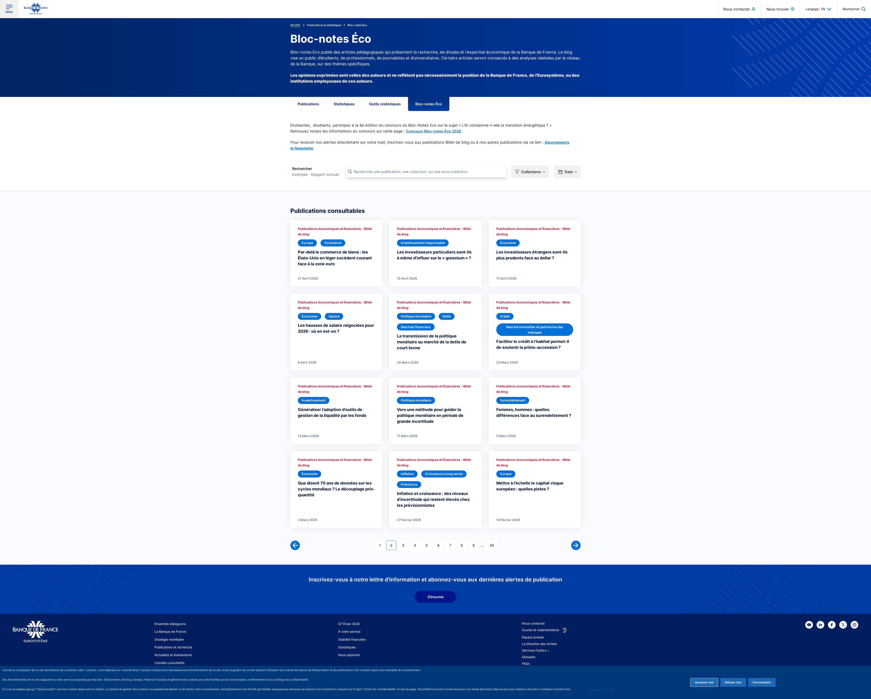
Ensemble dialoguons (170, 624)
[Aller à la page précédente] (295, 545)
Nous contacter (533, 623)
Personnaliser (762, 682)
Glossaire (528, 657)
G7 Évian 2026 (349, 624)
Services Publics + (535, 650)
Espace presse (533, 637)
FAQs (526, 663)
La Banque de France (170, 631)
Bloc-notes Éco (428, 104)
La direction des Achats (539, 644)
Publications (308, 104)
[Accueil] (57, 631)
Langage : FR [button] (815, 9)
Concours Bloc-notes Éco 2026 (433, 131)
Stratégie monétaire (169, 639)
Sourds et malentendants (540, 630)
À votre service (349, 631)
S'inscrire (435, 597)
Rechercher (302, 168)
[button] (854, 9)
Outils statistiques (385, 104)
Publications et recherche (173, 647)
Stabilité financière (352, 639)
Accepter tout (704, 682)
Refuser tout (733, 682)
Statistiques (344, 104)
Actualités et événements (173, 655)
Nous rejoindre (349, 655)
